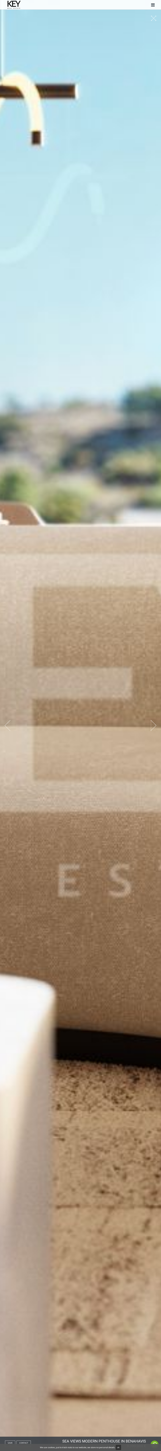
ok (118, 1447)
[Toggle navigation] (153, 5)
